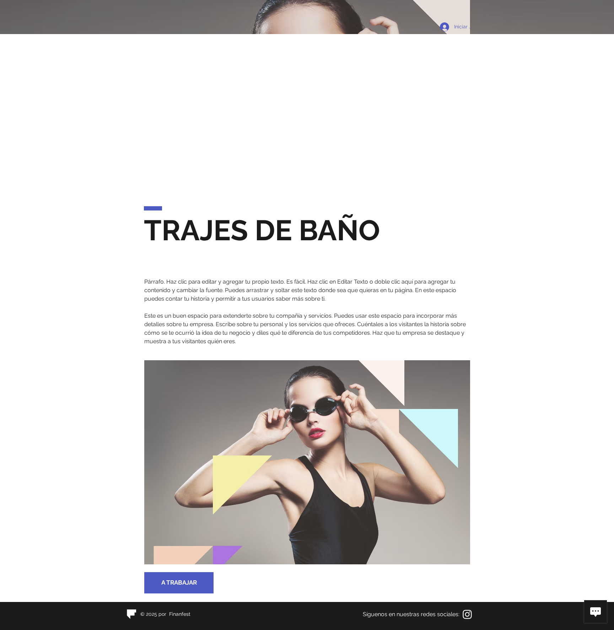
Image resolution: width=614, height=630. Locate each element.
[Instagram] (467, 614)
